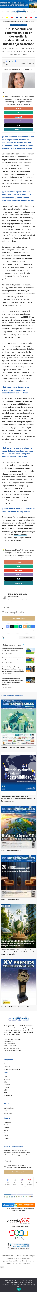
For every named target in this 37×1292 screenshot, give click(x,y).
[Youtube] (29, 1182)
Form (2, 1267)
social (13, 168)
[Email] (25, 626)
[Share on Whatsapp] (16, 626)
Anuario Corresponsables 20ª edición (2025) (17, 747)
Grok (18, 125)
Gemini (18, 121)
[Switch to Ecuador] (21, 17)
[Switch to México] (26, 17)
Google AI (18, 117)
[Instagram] (22, 1182)
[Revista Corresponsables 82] (18, 876)
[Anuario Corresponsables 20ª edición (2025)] (18, 722)
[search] (28, 11)
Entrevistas (13, 24)
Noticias (29, 651)
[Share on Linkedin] (20, 626)
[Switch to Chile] (11, 17)
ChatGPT (18, 112)
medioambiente (20, 534)
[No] (35, 1285)
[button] (12, 61)
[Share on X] (9, 61)
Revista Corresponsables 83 (11, 850)
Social (28, 671)
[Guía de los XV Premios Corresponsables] (18, 982)
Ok (19, 1289)
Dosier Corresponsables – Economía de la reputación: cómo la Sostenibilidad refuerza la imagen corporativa (18, 952)
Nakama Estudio (13, 1258)
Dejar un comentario (28, 637)
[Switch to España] (7, 17)
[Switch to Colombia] (16, 17)
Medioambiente (30, 653)
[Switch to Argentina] (2, 17)
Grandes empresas (22, 24)
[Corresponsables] (18, 11)
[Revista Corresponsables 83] (18, 827)
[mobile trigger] (3, 11)
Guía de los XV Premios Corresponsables (15, 1007)
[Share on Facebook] (6, 61)
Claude (18, 108)
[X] (15, 1182)
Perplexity (18, 129)
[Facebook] (7, 1182)
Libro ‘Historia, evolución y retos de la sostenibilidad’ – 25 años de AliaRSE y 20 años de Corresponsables (18, 799)
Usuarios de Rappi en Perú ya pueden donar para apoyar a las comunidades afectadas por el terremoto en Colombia (13, 669)
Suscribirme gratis (18, 618)
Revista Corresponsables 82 (11, 899)
